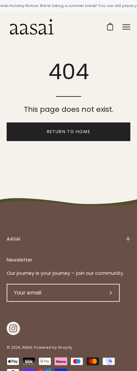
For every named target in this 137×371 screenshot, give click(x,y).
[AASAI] (32, 27)
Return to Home (68, 131)
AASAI (13, 239)
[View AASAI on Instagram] (13, 328)
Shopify (65, 347)
